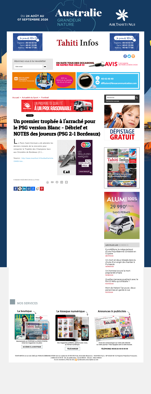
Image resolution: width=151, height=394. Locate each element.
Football (45, 97)
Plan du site (70, 360)
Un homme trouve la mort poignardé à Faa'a (117, 272)
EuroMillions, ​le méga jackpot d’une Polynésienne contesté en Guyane (120, 251)
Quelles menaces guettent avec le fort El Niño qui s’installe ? (121, 280)
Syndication (81, 360)
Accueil (15, 97)
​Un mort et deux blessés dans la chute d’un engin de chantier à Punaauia (120, 262)
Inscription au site (92, 360)
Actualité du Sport (30, 97)
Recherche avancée (112, 101)
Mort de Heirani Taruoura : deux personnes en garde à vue (120, 289)
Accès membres (59, 360)
